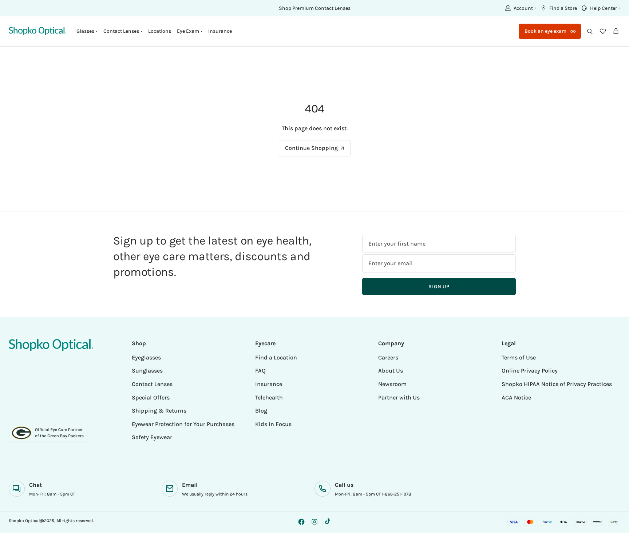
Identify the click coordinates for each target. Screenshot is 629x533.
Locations (159, 31)
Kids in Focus (273, 424)
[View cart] (616, 31)
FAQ (260, 370)
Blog (261, 410)
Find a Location (276, 357)
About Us (390, 370)
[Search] (589, 31)
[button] (519, 8)
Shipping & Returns (159, 410)
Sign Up (439, 286)
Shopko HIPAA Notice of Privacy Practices (557, 384)
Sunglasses (147, 370)
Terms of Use (519, 357)
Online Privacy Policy (530, 370)
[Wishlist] (602, 31)
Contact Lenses (152, 384)
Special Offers (151, 397)
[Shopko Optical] (37, 31)
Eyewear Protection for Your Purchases (183, 424)
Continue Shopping (311, 147)
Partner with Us (399, 397)
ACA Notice (516, 397)
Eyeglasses (146, 357)
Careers (388, 357)
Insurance (220, 31)
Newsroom (392, 384)
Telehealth (269, 397)
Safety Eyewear (152, 437)
